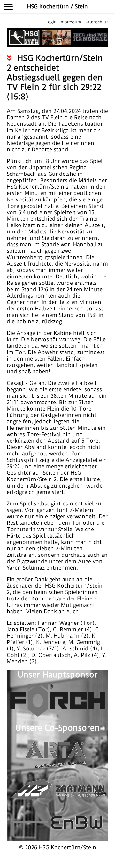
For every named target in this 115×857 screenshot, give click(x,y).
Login (51, 22)
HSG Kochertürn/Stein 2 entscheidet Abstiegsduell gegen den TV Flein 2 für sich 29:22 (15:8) (55, 77)
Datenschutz (96, 22)
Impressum (70, 22)
